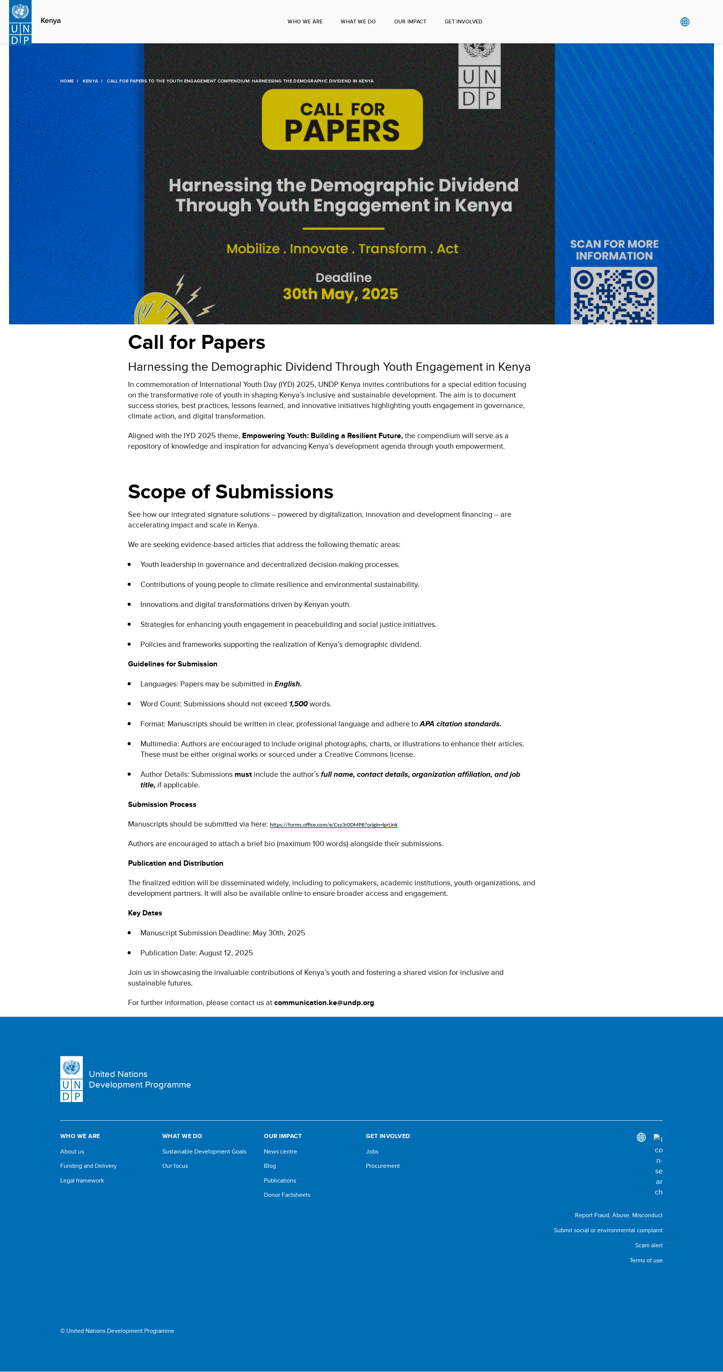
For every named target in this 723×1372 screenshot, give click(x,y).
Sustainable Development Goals (204, 1151)
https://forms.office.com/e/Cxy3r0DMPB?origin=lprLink (334, 825)
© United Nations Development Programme (117, 1331)
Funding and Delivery (88, 1166)
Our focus (175, 1166)
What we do (358, 21)
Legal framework (82, 1180)
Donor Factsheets (287, 1195)
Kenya (51, 20)
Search (700, 22)
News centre (280, 1151)
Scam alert (649, 1245)
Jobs (372, 1151)
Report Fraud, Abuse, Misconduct (619, 1215)
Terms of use (646, 1260)
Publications (280, 1180)
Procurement (383, 1166)
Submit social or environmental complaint (608, 1230)
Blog (270, 1166)
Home (67, 81)
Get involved (464, 21)
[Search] (658, 1165)
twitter (659, 1281)
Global (684, 22)
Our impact (410, 21)
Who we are (305, 21)
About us (72, 1151)
